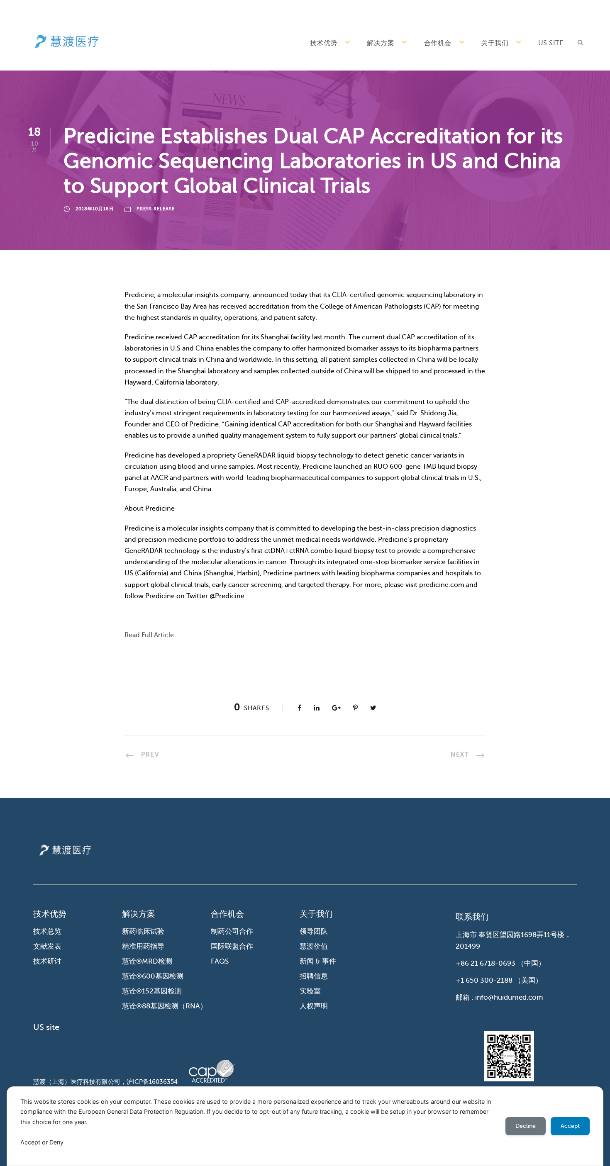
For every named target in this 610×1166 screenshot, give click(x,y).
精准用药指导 (143, 946)
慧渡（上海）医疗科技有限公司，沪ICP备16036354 (105, 1081)
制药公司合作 (232, 931)
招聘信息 (314, 976)
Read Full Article (149, 635)
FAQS (220, 961)
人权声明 (314, 1006)
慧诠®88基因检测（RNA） (164, 1006)
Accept (570, 1126)
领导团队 (314, 931)
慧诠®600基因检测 (152, 976)
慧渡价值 (314, 946)
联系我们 (472, 917)
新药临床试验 (143, 931)
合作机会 (437, 43)
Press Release (156, 209)
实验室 (310, 991)
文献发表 (47, 946)
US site (551, 43)
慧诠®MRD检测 (147, 961)
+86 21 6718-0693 (485, 963)
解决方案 (380, 43)
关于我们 (494, 43)
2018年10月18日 (95, 209)
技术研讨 (47, 961)
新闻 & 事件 (318, 961)
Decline (525, 1126)
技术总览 (47, 931)
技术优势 (323, 43)
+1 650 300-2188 (484, 980)
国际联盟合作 (232, 946)
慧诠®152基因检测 (152, 991)
